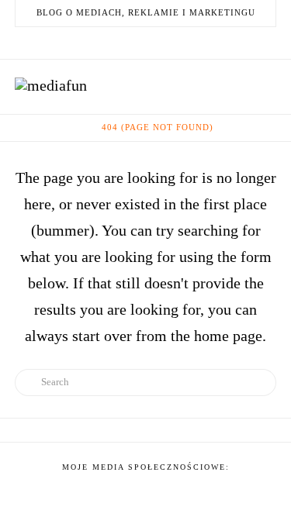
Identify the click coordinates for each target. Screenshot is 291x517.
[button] (266, 85)
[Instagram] (174, 42)
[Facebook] (99, 42)
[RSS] (192, 42)
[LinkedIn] (136, 42)
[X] (118, 42)
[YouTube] (155, 42)
